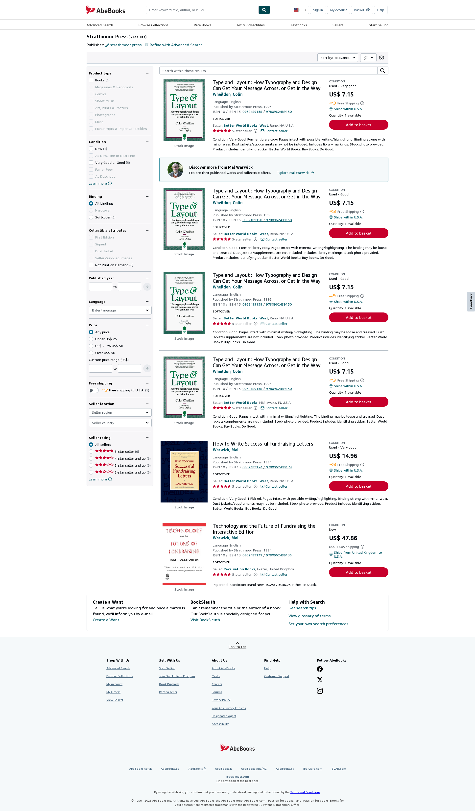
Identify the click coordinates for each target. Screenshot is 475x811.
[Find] (264, 10)
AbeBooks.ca (285, 768)
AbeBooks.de (170, 768)
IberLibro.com (312, 768)
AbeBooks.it (223, 768)
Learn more (98, 183)
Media (216, 676)
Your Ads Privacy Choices (229, 708)
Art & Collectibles (251, 25)
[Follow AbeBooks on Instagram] (320, 691)
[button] (147, 287)
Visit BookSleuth (205, 619)
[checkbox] (91, 80)
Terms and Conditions (305, 792)
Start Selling (378, 25)
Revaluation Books (239, 569)
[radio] (91, 217)
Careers (217, 684)
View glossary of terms (309, 615)
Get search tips (302, 607)
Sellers (337, 25)
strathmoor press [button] (126, 44)
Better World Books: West (246, 125)
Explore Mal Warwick (293, 172)
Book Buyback (169, 684)
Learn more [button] (98, 479)
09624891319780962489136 (267, 555)
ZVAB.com (339, 768)
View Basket (114, 700)
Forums (217, 692)
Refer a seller (168, 692)
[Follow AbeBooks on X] (320, 680)
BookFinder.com (237, 779)
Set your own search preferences (318, 623)
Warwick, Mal (225, 449)
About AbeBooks (223, 668)
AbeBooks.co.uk (140, 768)
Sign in (318, 10)
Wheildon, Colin (227, 94)
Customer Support (276, 676)
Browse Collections (153, 25)
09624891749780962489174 (267, 467)
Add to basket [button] (359, 124)
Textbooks (298, 25)
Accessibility (220, 724)
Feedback (471, 301)
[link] (381, 58)
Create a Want (106, 619)
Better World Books (241, 402)
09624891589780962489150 (267, 111)
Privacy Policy (221, 700)
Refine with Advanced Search (176, 44)
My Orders (113, 692)
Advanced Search (100, 25)
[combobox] (202, 10)
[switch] (94, 390)
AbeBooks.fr (197, 768)
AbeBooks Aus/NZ (254, 768)
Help (380, 10)
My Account (338, 10)
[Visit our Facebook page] (320, 669)
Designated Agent (224, 716)
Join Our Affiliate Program (177, 676)
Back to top (237, 646)
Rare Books (202, 25)
